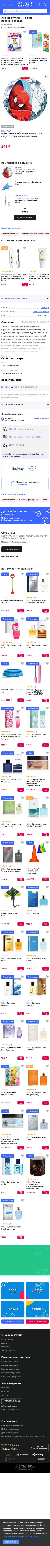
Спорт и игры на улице (29, 500)
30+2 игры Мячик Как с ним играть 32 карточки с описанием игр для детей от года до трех (14, 62)
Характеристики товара (16, 298)
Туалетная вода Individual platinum (36, 602)
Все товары (6, 24)
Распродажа (7, 1339)
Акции (4, 1343)
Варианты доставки (10, 1369)
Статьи (4, 1395)
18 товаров (31, 466)
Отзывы (5, 1388)
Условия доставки (13, 1321)
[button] (25, 217)
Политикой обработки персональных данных (21, 1536)
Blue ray (32, 914)
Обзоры (5, 1391)
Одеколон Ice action (10, 1183)
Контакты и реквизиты (12, 1425)
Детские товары (9, 500)
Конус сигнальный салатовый (32, 871)
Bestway (45, 308)
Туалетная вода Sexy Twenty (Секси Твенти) (11, 737)
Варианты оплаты (9, 1365)
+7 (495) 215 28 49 (11, 1401)
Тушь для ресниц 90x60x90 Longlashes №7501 (35, 692)
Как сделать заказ (9, 1362)
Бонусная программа (11, 1377)
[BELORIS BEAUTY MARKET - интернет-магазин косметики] (25, 4)
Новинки (5, 1347)
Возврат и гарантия (10, 1373)
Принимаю (10, 1542)
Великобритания (41, 312)
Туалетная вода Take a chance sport (11, 870)
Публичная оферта (10, 1429)
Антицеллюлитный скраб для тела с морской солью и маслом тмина (10, 1142)
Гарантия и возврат (14, 404)
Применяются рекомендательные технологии (22, 1437)
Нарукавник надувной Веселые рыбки (38, 60)
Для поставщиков (9, 1433)
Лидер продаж (8, 1351)
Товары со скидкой (37, 1321)
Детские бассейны (11, 234)
